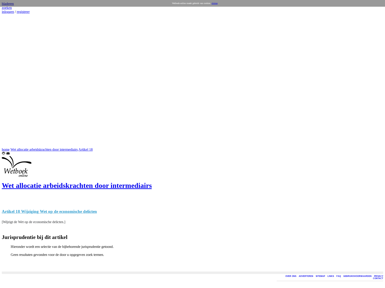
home (6, 149)
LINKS (331, 276)
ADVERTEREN (306, 276)
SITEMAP (320, 276)
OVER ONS (290, 276)
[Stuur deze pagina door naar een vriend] (8, 154)
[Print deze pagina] (3, 154)
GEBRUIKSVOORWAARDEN (357, 276)
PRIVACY (378, 276)
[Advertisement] (15, 81)
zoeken (7, 8)
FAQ (338, 276)
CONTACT (378, 278)
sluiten (215, 3)
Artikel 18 (85, 149)
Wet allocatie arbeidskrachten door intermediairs (44, 149)
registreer (23, 12)
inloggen (8, 12)
